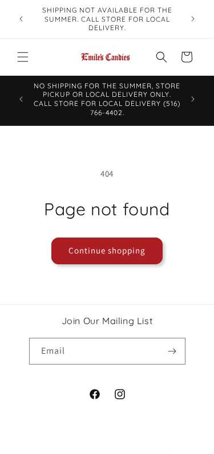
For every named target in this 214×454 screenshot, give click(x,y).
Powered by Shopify (143, 449)
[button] (22, 56)
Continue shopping (107, 250)
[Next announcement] (192, 18)
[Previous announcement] (21, 18)
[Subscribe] (172, 351)
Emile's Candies (88, 449)
